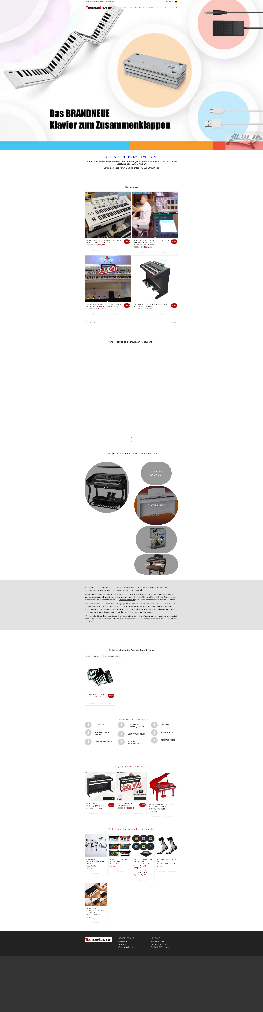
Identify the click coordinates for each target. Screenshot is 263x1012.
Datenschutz (123, 911)
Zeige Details (118, 250)
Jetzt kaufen (97, 250)
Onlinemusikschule (127, 567)
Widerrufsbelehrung (126, 914)
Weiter (175, 366)
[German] (176, 2)
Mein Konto (169, 1)
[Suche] (176, 7)
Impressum (122, 909)
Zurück (88, 366)
